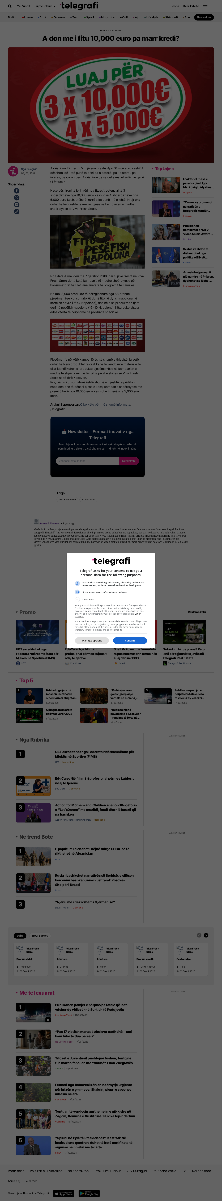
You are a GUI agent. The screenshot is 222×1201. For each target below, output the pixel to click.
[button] (111, 599)
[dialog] (111, 600)
